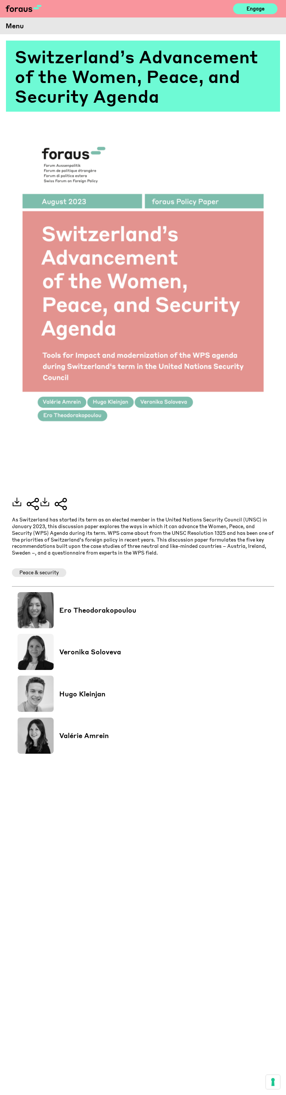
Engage (255, 9)
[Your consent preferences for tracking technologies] (273, 1082)
